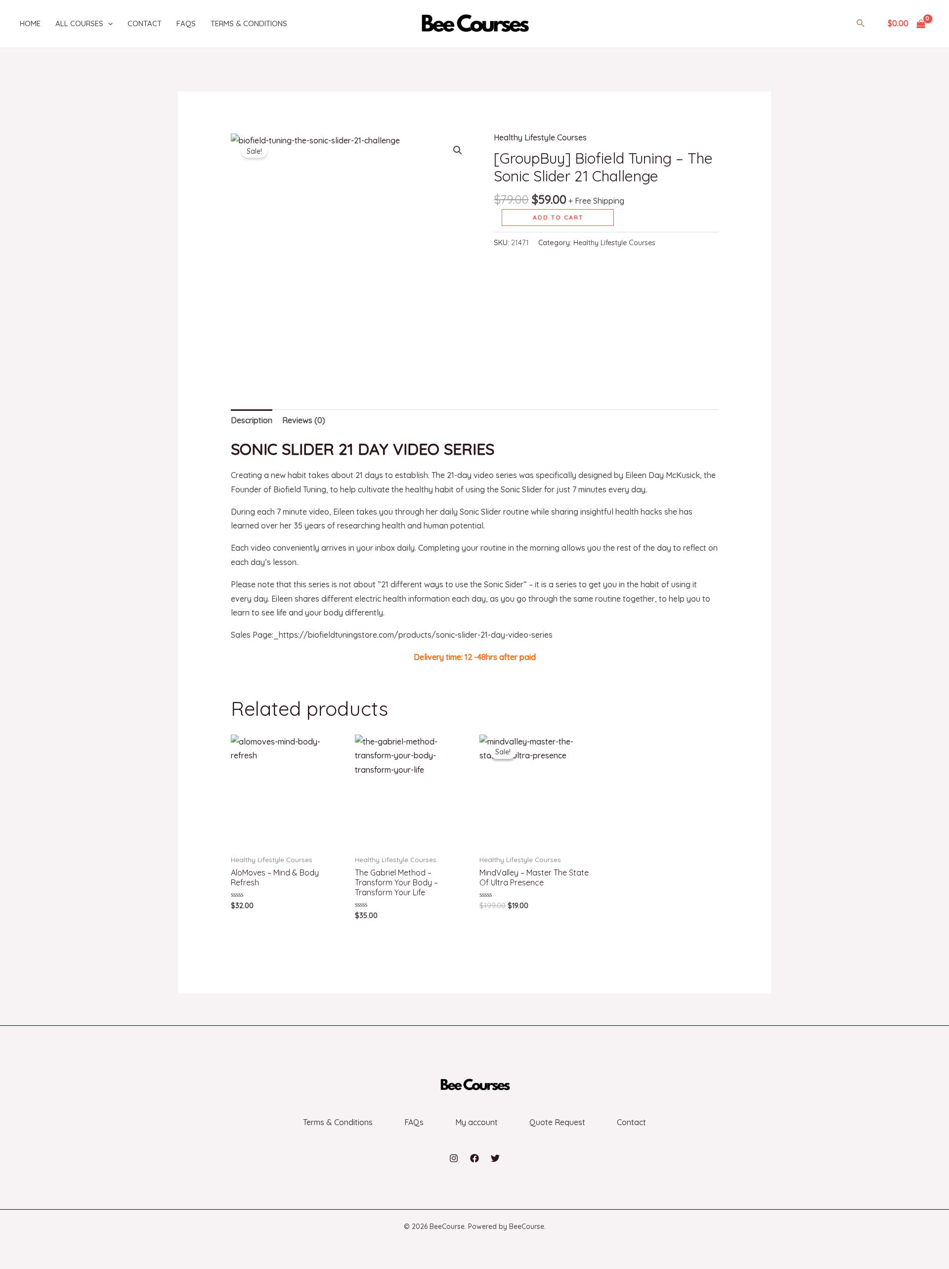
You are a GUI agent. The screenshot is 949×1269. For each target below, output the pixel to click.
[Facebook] (474, 1158)
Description (251, 420)
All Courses (79, 23)
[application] (108, 23)
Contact (145, 23)
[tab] (251, 420)
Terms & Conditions (249, 23)
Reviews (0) (303, 420)
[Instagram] (453, 1158)
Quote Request (557, 1122)
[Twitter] (495, 1158)
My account (476, 1122)
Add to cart (558, 217)
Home (30, 23)
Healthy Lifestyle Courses (540, 137)
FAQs (186, 23)
